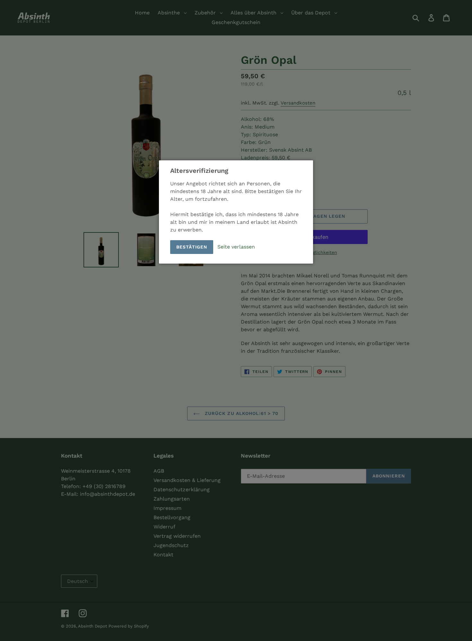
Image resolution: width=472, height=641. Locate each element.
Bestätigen (191, 246)
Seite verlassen (236, 246)
